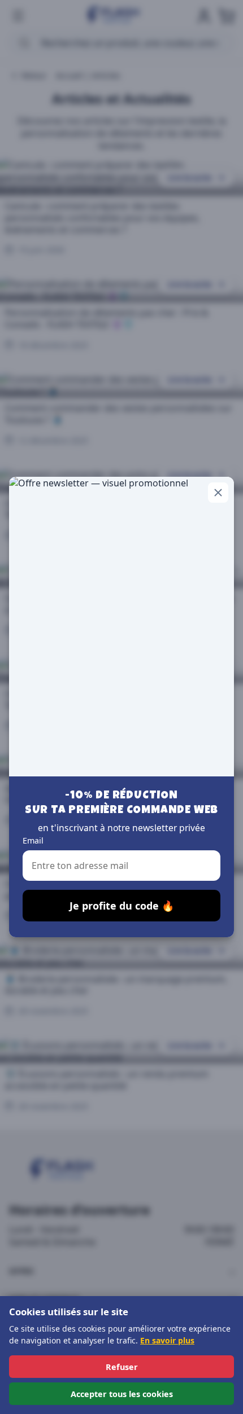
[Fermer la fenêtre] (218, 492)
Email (33, 840)
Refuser (122, 1367)
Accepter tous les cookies (122, 1394)
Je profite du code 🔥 (122, 905)
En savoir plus (167, 1340)
